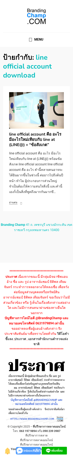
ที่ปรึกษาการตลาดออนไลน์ (49, 426)
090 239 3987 (51, 431)
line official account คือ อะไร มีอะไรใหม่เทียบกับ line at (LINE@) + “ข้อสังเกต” (35, 139)
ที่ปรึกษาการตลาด (36, 435)
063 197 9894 (28, 431)
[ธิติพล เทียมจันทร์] (7, 450)
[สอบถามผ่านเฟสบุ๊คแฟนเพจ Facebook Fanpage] (29, 450)
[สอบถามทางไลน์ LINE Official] (54, 450)
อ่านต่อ (13, 202)
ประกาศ (20, 339)
